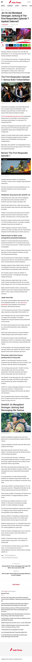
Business (10, 5)
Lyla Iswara (5, 24)
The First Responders (10, 555)
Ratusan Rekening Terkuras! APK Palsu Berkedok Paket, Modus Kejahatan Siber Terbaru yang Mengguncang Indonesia (15, 609)
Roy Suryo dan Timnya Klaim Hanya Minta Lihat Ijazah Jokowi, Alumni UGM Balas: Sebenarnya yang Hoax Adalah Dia (16, 599)
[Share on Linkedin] (15, 45)
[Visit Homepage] (15, 2)
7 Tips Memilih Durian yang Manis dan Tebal (12, 629)
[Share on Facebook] (7, 45)
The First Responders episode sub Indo (12, 116)
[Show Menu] (2, 2)
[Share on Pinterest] (18, 48)
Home (2, 10)
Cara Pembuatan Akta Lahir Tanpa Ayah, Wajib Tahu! (14, 632)
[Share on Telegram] (18, 45)
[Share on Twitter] (11, 45)
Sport (17, 5)
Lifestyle (24, 5)
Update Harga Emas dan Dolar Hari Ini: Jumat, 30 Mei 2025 (16, 622)
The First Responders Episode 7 (10, 557)
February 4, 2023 (14, 24)
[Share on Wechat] (29, 45)
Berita (3, 5)
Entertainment (8, 10)
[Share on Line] (25, 45)
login (6, 591)
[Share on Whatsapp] (21, 45)
